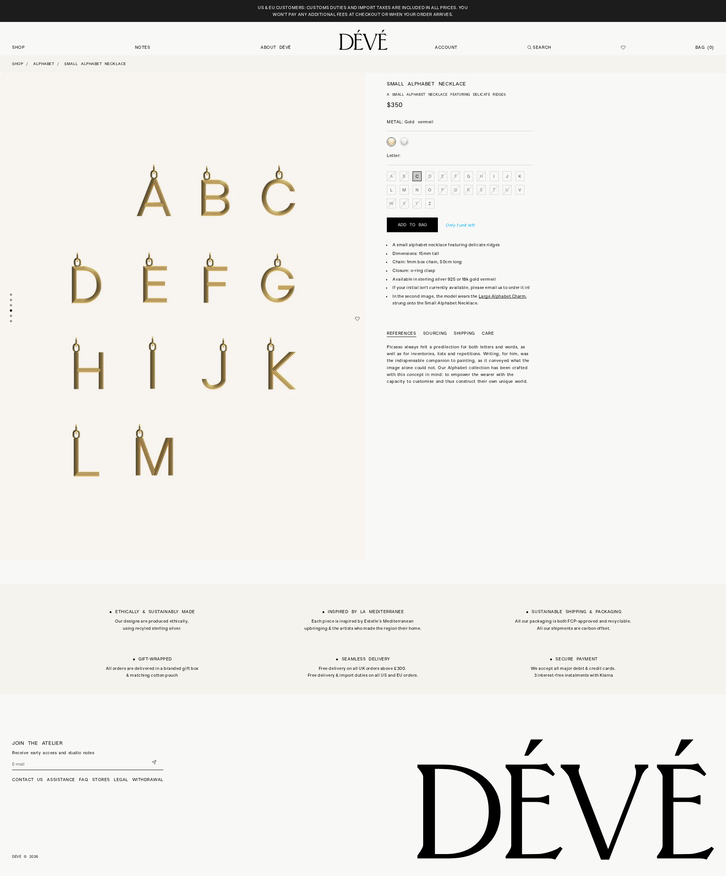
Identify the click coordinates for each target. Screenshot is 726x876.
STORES (101, 779)
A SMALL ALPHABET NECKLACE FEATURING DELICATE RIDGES (446, 94)
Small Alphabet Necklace (95, 64)
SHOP (18, 47)
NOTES (142, 47)
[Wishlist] (623, 47)
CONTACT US (27, 779)
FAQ (83, 779)
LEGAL (121, 779)
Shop (17, 64)
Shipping (464, 333)
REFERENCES (401, 333)
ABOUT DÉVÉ (276, 47)
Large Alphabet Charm (502, 296)
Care (488, 333)
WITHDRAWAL (148, 779)
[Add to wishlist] (357, 319)
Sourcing (435, 333)
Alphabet (43, 64)
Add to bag (412, 224)
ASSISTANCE (61, 779)
